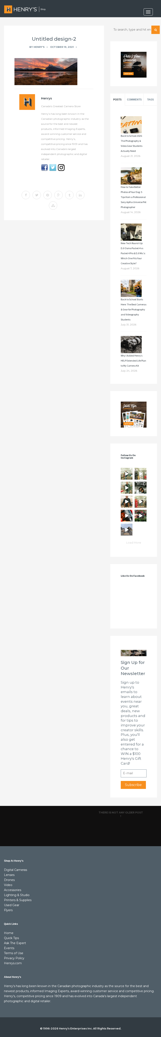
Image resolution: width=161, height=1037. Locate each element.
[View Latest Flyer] (134, 414)
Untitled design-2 (54, 39)
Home (8, 933)
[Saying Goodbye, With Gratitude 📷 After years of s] (141, 502)
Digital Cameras (15, 870)
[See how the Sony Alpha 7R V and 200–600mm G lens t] (141, 516)
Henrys (46, 98)
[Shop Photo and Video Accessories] (134, 65)
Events (9, 948)
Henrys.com (13, 963)
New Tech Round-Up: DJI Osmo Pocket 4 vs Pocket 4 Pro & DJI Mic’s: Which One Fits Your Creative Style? (133, 253)
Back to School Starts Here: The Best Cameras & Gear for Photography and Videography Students (133, 309)
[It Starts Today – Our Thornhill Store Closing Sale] (127, 502)
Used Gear (11, 905)
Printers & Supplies (17, 900)
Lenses (9, 875)
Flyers (8, 910)
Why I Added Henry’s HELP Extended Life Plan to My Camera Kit (133, 360)
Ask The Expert (15, 943)
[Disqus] (54, 281)
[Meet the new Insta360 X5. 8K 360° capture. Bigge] (127, 530)
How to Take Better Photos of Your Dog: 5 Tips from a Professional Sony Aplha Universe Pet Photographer (133, 197)
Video (8, 885)
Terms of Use (13, 953)
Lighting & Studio (17, 895)
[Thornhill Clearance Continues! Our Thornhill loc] (127, 474)
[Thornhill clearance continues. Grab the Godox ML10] (127, 488)
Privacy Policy (14, 958)
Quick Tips (11, 938)
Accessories (12, 890)
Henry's (39, 47)
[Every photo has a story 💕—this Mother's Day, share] (141, 488)
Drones (9, 880)
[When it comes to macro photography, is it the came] (127, 516)
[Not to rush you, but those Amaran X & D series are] (141, 474)
